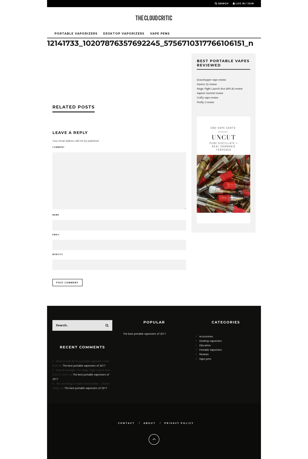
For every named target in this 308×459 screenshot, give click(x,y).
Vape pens (205, 359)
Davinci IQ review (207, 84)
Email (56, 234)
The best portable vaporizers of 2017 (84, 365)
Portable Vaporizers (76, 33)
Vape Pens (160, 33)
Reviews (204, 354)
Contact (126, 423)
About (149, 423)
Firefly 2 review (205, 102)
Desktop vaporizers (124, 33)
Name (55, 215)
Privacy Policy (179, 423)
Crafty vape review (207, 97)
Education (205, 345)
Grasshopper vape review (211, 79)
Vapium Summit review (210, 93)
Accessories (206, 336)
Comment (58, 147)
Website (57, 254)
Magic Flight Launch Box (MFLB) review (220, 88)
